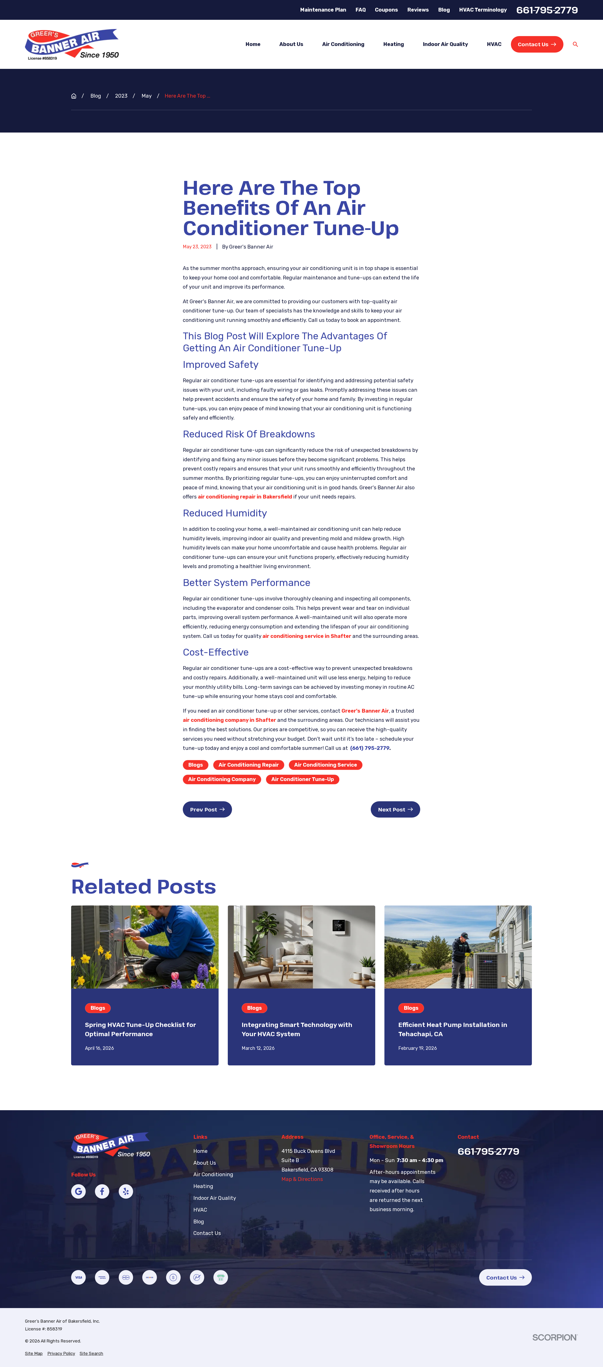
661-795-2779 (547, 9)
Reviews (418, 10)
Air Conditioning (213, 1174)
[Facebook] (102, 1191)
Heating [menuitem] (393, 44)
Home (200, 1151)
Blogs (195, 765)
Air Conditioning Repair (249, 765)
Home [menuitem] (253, 44)
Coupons (386, 10)
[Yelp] (126, 1191)
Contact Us (533, 44)
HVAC (200, 1210)
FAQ (360, 10)
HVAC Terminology (483, 10)
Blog (444, 10)
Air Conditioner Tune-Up (302, 779)
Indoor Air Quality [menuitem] (445, 44)
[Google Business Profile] (78, 1191)
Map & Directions (302, 1179)
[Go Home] (73, 96)
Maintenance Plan (323, 10)
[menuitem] (34, 1354)
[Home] (72, 44)
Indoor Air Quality (214, 1198)
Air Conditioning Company (222, 779)
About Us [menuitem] (291, 44)
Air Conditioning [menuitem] (343, 44)
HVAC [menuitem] (494, 44)
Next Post (391, 809)
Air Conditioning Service (325, 765)
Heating (203, 1186)
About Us (204, 1163)
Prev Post (203, 809)
